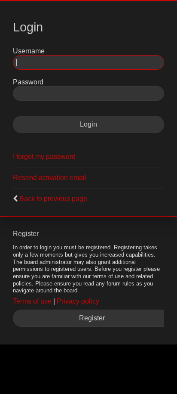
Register (92, 318)
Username (29, 51)
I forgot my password (44, 156)
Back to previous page (53, 198)
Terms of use (32, 301)
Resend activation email (49, 177)
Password (28, 82)
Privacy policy (78, 301)
